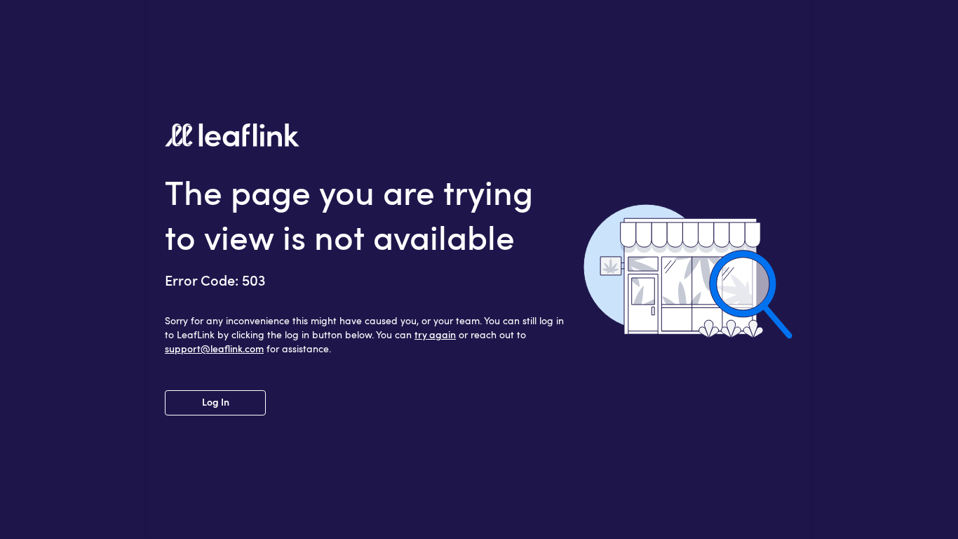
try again (435, 335)
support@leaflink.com (214, 349)
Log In (215, 403)
